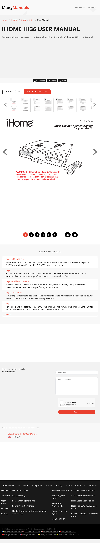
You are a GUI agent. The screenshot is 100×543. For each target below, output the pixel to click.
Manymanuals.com (13, 531)
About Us (93, 485)
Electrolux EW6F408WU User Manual (84, 507)
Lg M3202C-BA (58, 519)
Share (53, 81)
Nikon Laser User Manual (82, 500)
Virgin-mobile (4, 502)
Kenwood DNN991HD (57, 504)
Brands (91, 7)
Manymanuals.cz (30, 534)
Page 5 (8, 303)
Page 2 (8, 270)
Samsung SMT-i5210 (59, 497)
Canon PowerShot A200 (60, 512)
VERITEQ (4, 513)
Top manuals (8, 485)
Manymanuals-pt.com (69, 534)
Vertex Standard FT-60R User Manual (84, 515)
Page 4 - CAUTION (13, 292)
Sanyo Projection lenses (23, 506)
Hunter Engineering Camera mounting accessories (30, 512)
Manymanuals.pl (11, 534)
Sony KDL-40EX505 (60, 490)
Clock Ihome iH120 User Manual (22, 434)
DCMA (69, 485)
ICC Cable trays (19, 495)
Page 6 (8, 314)
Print (64, 81)
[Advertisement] (50, 61)
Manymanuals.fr (50, 531)
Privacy (59, 485)
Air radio (5, 508)
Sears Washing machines (23, 500)
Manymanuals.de (32, 531)
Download (40, 81)
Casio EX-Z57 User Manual (83, 490)
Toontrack (5, 495)
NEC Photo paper (20, 490)
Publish (77, 412)
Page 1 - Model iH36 (14, 259)
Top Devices (23, 485)
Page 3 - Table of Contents (17, 281)
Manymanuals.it (68, 531)
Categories (79, 7)
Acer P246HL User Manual (83, 495)
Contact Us (80, 485)
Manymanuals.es (48, 534)
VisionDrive (6, 490)
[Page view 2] (95, 154)
